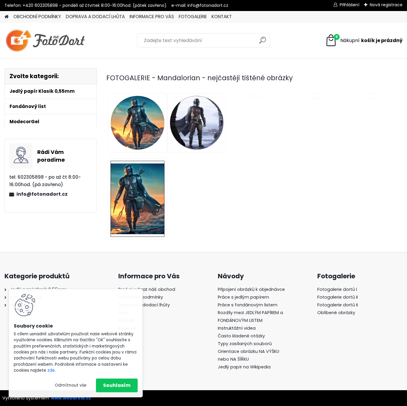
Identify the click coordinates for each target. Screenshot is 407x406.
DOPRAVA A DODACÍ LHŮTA (95, 16)
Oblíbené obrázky (336, 313)
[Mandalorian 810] (136, 199)
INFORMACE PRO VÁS (152, 16)
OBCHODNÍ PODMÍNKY (37, 16)
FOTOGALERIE (193, 16)
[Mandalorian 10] (136, 123)
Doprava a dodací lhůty (144, 305)
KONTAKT (222, 16)
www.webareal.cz (71, 398)
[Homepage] (6, 17)
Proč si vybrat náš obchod (146, 289)
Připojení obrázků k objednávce (251, 289)
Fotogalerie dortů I (337, 289)
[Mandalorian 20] (195, 123)
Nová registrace (386, 5)
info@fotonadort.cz (42, 194)
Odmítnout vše (70, 385)
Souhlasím (117, 385)
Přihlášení (349, 5)
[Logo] (45, 40)
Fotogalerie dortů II (337, 297)
